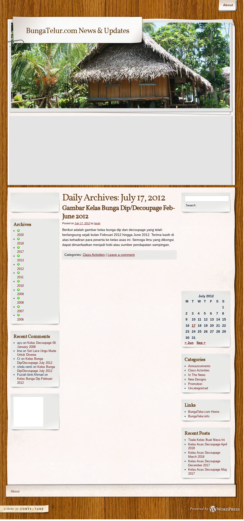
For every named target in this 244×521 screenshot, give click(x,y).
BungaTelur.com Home (203, 412)
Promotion (195, 384)
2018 (20, 243)
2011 (20, 277)
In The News (197, 375)
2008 (20, 302)
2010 (20, 285)
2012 (20, 269)
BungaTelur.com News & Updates (77, 31)
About (228, 5)
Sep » (201, 343)
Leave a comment (121, 255)
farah (97, 223)
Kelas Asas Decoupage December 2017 (204, 463)
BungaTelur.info (198, 416)
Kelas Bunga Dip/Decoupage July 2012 (34, 361)
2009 (20, 294)
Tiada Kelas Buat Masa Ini (206, 440)
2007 (20, 311)
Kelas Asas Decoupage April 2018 (207, 446)
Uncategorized (198, 388)
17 (194, 325)
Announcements (199, 366)
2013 (20, 260)
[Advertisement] (121, 151)
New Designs (197, 379)
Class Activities (94, 255)
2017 (20, 251)
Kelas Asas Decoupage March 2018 (204, 454)
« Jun (189, 343)
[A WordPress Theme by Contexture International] (30, 510)
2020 (20, 235)
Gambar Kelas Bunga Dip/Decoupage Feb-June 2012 (118, 212)
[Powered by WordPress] (216, 510)
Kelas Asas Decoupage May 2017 (207, 471)
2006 (20, 319)
